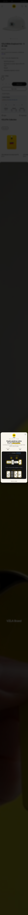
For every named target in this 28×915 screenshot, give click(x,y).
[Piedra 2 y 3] (16, 474)
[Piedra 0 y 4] (12, 474)
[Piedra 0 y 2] (19, 474)
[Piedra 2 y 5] (8, 474)
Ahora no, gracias (14, 481)
